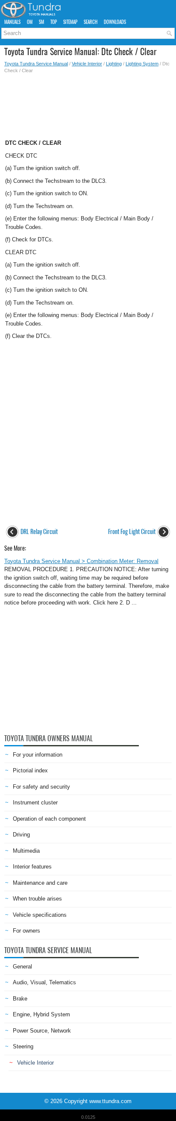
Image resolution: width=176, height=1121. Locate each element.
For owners (26, 930)
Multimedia (26, 851)
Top (53, 22)
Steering (23, 1046)
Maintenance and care (40, 883)
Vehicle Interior (87, 63)
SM (41, 22)
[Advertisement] (88, 103)
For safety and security (41, 787)
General (22, 966)
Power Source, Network (42, 1030)
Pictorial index (30, 770)
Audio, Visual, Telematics (44, 982)
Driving (21, 834)
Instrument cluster (35, 802)
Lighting (114, 63)
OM (29, 22)
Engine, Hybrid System (41, 1014)
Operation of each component (49, 819)
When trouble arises (37, 898)
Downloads (115, 22)
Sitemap (70, 22)
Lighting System (142, 63)
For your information (37, 754)
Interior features (32, 866)
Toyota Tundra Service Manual (36, 63)
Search (90, 22)
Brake (20, 998)
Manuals (12, 22)
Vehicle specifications (40, 915)
